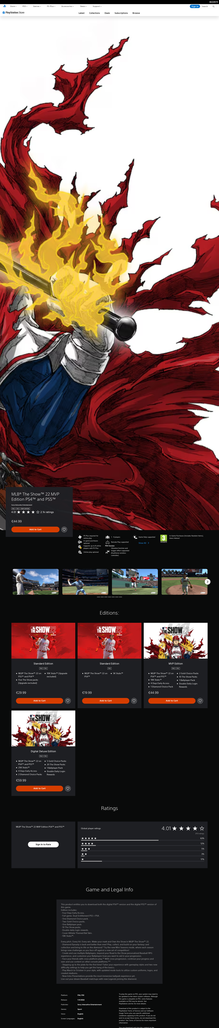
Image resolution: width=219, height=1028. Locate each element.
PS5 (24, 6)
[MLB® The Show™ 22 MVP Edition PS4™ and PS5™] (36, 582)
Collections (94, 13)
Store (12, 6)
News (82, 6)
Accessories (66, 6)
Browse (136, 13)
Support (96, 6)
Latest (82, 13)
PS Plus (50, 6)
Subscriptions (121, 13)
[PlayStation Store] (14, 12)
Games (36, 6)
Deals (107, 13)
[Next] (207, 582)
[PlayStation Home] (5, 6)
